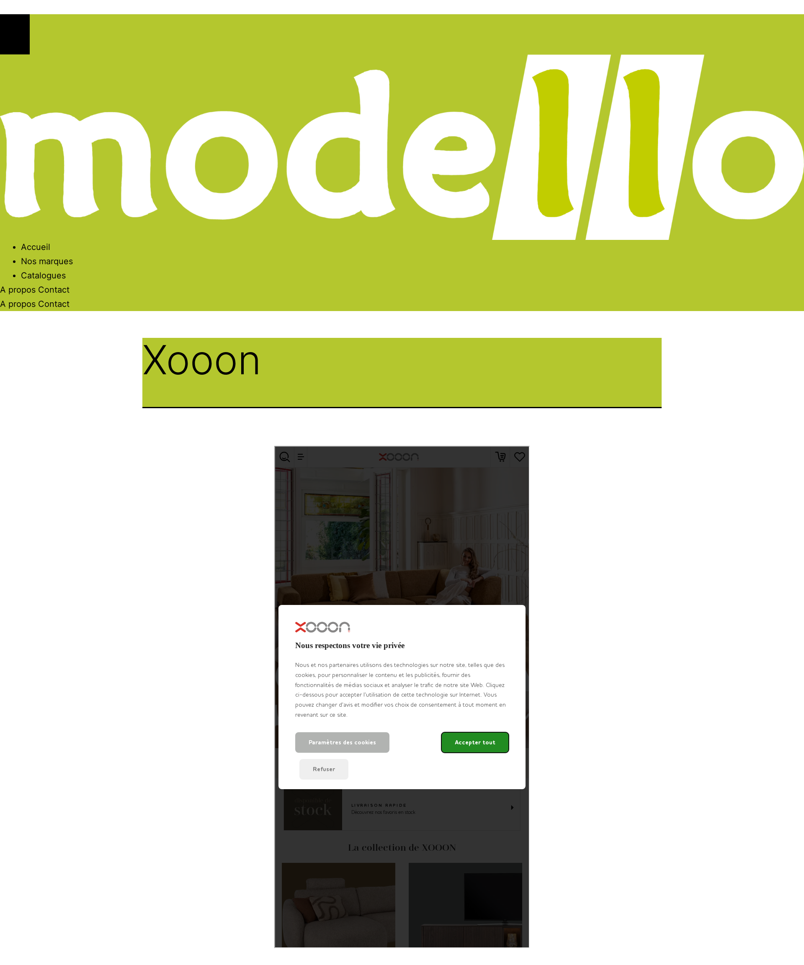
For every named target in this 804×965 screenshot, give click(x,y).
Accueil (35, 247)
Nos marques (47, 261)
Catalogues (43, 275)
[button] (15, 34)
